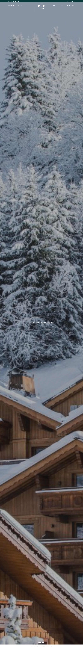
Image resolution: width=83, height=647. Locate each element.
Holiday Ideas (20, 6)
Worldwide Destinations (11, 6)
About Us (68, 6)
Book (73, 5)
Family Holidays (54, 6)
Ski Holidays (61, 6)
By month (26, 6)
